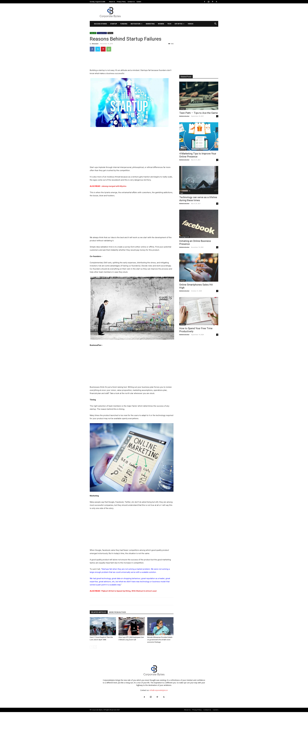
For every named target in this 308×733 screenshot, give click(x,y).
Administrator (184, 116)
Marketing (150, 24)
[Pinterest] (212, 1)
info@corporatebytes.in (159, 690)
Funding (123, 24)
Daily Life (93, 33)
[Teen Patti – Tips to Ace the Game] (198, 96)
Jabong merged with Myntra (113, 186)
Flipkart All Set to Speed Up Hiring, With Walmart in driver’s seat (129, 591)
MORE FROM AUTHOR (117, 612)
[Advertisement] (174, 12)
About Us (112, 2)
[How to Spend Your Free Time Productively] (198, 311)
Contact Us (131, 2)
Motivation (135, 24)
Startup (113, 24)
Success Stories (100, 24)
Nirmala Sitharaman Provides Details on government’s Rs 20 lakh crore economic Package (159, 639)
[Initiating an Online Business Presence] (198, 224)
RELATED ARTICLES (98, 612)
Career (121, 634)
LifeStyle (182, 109)
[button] (215, 24)
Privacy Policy (121, 2)
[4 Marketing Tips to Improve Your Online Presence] (198, 136)
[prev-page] (91, 646)
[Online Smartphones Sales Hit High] (198, 267)
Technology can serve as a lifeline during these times (198, 199)
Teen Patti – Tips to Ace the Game (198, 112)
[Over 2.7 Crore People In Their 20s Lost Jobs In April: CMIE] (103, 626)
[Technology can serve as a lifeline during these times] (198, 180)
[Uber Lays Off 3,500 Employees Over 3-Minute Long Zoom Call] (132, 626)
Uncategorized (184, 237)
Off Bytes (178, 24)
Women (161, 24)
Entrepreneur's (102, 33)
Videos (190, 24)
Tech (169, 24)
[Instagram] (208, 1)
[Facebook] (204, 1)
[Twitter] (216, 1)
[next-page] (95, 646)
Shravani (95, 44)
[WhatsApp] (108, 49)
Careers (139, 2)
